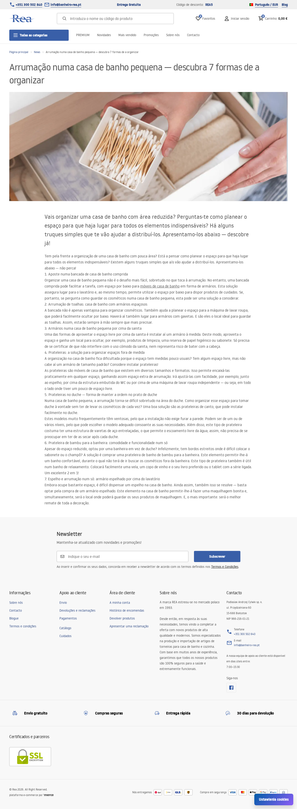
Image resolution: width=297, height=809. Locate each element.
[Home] (22, 18)
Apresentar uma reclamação (129, 626)
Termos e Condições (224, 567)
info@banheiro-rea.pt (66, 4)
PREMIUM (83, 35)
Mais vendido (127, 35)
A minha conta (120, 602)
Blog (285, 4)
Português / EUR (266, 4)
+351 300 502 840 (29, 4)
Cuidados (65, 636)
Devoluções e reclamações (77, 610)
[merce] (48, 795)
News (37, 52)
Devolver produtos (122, 618)
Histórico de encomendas (127, 610)
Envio (63, 602)
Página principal (18, 52)
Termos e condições (22, 626)
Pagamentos (68, 618)
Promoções (151, 35)
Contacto (193, 35)
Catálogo (65, 628)
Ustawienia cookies (274, 799)
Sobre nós (173, 35)
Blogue (14, 618)
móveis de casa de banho (160, 286)
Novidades (104, 35)
